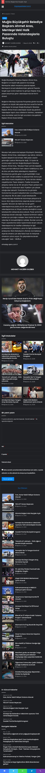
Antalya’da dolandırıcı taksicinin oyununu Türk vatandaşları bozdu (11, 356)
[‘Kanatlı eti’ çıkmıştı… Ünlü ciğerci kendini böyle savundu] (12, 369)
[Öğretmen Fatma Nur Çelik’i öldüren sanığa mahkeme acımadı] (8, 665)
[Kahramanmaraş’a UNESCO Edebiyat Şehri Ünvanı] (8, 590)
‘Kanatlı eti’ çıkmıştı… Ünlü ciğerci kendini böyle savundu (12, 379)
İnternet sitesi (6, 462)
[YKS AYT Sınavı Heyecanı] (7, 142)
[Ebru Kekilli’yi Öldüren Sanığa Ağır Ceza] (8, 646)
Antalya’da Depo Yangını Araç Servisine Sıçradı (11, 401)
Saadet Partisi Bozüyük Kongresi (32, 355)
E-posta (5, 454)
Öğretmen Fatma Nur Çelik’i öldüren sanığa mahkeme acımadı (29, 664)
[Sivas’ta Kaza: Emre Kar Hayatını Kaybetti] (8, 637)
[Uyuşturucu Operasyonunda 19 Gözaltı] (8, 600)
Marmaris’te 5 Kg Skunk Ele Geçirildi (28, 625)
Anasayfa (6, 14)
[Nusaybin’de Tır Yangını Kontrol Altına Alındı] (33, 369)
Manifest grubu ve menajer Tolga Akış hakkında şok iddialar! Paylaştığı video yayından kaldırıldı (28, 655)
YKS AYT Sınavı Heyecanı (24, 140)
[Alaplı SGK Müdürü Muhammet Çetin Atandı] (33, 392)
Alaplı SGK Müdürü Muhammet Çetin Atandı (32, 401)
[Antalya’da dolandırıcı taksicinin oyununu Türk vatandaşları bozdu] (12, 346)
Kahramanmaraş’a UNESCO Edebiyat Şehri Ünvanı (25, 589)
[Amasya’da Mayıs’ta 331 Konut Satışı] (8, 609)
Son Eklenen (22, 488)
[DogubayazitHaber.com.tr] (22, 6)
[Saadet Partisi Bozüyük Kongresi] (33, 346)
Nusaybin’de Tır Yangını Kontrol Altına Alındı (32, 378)
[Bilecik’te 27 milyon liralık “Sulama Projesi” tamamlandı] (8, 618)
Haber (13, 14)
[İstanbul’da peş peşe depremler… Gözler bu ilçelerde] (8, 675)
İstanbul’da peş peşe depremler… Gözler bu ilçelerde (28, 673)
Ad (3, 446)
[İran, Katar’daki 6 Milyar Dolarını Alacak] (7, 132)
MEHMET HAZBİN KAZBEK (13, 43)
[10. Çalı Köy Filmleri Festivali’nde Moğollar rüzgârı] (8, 572)
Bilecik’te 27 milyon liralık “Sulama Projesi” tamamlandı (28, 616)
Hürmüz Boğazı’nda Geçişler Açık (16, 2)
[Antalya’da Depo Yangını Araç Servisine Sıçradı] (12, 392)
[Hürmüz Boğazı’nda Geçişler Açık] (8, 516)
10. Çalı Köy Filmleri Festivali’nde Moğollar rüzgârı (27, 570)
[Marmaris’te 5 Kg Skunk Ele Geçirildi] (8, 627)
